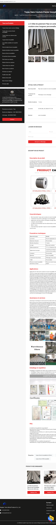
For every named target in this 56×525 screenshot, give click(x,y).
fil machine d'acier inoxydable (9, 56)
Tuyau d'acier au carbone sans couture (9, 36)
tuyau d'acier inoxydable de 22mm (44, 455)
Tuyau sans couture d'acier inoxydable (28, 15)
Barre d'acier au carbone (8, 68)
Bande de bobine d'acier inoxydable (10, 50)
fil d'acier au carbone (7, 71)
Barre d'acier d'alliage (7, 80)
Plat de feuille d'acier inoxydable (9, 47)
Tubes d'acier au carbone (8, 65)
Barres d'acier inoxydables (8, 53)
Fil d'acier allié (5, 83)
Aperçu (16, 15)
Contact (12, 119)
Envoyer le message (40, 141)
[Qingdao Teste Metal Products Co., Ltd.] (4, 5)
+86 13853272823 (17, 112)
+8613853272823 (12, 115)
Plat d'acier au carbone (7, 59)
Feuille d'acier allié (6, 74)
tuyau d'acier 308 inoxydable (42, 458)
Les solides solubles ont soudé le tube (10, 43)
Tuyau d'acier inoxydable (8, 39)
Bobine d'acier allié (6, 77)
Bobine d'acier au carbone (8, 62)
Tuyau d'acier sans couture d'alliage (10, 28)
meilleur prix (33, 492)
